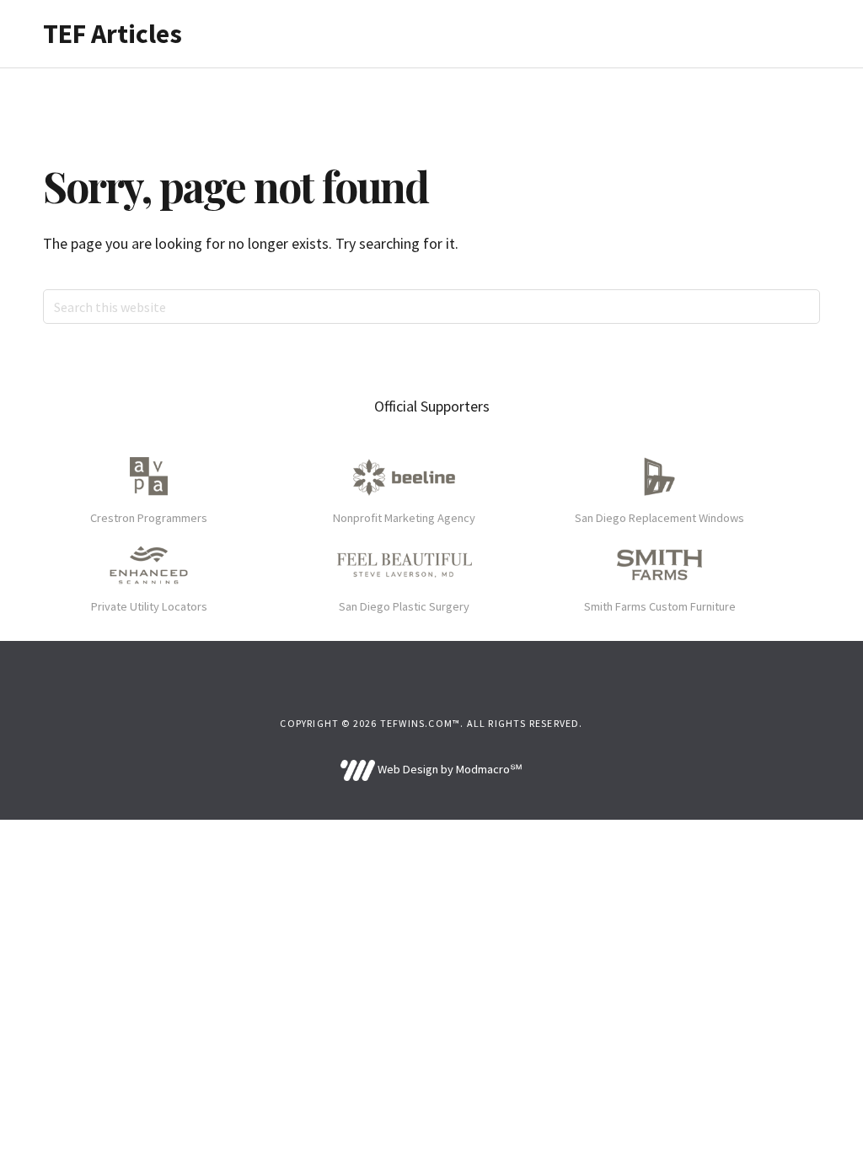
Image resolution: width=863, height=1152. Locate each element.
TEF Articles (112, 34)
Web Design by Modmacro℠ (448, 769)
